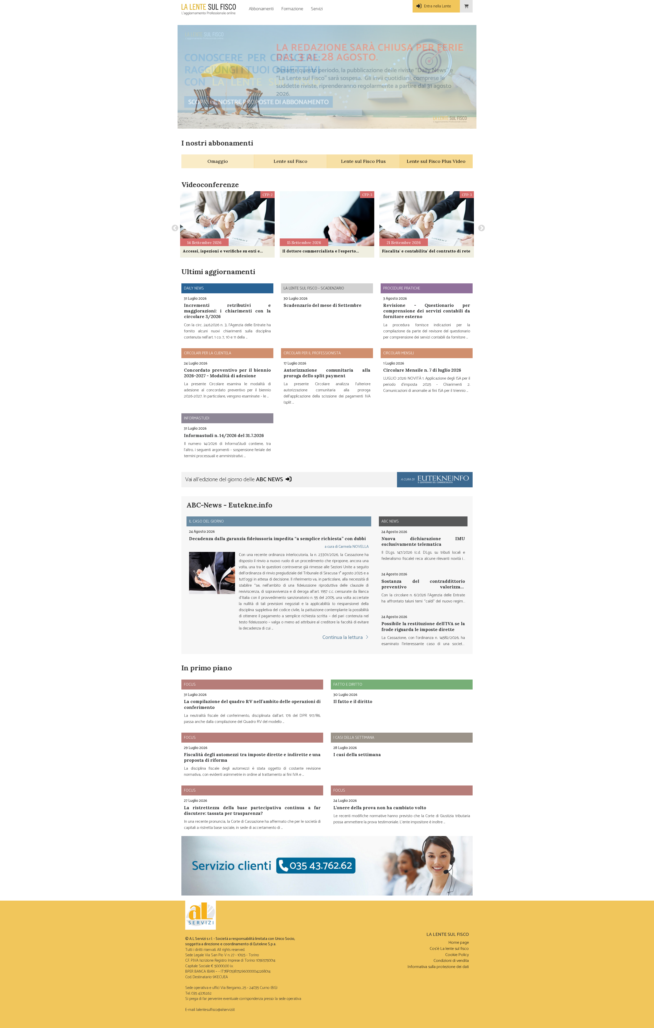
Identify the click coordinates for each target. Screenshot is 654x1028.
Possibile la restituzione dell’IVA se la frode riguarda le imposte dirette (423, 626)
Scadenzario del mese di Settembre (322, 305)
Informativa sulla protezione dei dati (438, 966)
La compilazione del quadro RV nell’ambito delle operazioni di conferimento (252, 704)
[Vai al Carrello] (466, 6)
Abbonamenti (261, 9)
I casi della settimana (357, 754)
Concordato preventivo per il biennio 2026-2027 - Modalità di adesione (227, 373)
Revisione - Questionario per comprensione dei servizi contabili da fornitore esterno (426, 311)
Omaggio (217, 161)
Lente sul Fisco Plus (363, 161)
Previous (173, 226)
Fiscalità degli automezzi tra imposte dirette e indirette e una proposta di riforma (252, 757)
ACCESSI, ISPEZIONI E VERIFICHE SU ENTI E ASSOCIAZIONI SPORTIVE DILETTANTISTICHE (221, 251)
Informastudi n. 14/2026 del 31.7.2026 (224, 435)
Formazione (292, 9)
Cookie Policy (457, 954)
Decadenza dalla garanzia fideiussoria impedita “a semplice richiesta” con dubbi (277, 538)
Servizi (317, 9)
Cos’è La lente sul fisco (449, 948)
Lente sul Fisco (290, 161)
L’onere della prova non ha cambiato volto (379, 808)
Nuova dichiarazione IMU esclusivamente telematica (423, 541)
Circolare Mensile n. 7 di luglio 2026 (422, 370)
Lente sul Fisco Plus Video (436, 161)
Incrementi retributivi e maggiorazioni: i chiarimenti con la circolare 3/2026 (227, 311)
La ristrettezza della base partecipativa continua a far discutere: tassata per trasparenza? (252, 810)
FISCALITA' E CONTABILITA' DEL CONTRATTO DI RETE (426, 251)
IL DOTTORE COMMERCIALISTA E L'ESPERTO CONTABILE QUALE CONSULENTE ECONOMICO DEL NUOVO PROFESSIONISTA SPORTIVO (324, 251)
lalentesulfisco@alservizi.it (215, 1010)
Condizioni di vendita (451, 960)
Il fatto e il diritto (352, 701)
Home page (458, 943)
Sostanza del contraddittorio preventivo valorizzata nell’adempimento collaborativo (423, 586)
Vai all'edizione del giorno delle (234, 480)
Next (480, 226)
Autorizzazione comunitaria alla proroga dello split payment (327, 373)
